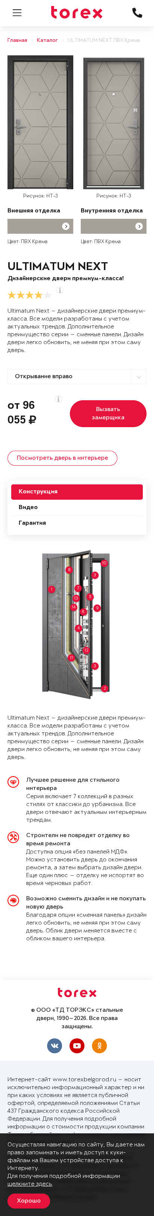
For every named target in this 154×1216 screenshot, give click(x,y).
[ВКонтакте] (54, 1045)
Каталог (47, 40)
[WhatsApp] (141, 457)
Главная (17, 40)
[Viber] (141, 470)
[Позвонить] (141, 483)
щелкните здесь (29, 1184)
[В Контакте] (141, 431)
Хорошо (29, 1201)
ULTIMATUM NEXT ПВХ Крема (104, 40)
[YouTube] (77, 1045)
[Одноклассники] (99, 1045)
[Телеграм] (141, 444)
